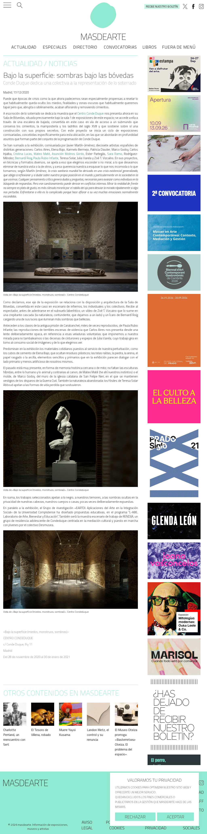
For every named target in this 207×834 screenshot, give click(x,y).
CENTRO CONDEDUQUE (18, 638)
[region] (154, 799)
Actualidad (23, 47)
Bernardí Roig (23, 158)
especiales (55, 47)
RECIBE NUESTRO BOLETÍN (162, 6)
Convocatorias (120, 47)
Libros (150, 47)
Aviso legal (87, 825)
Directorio (85, 47)
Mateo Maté (42, 153)
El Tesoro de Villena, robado (41, 732)
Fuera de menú (178, 47)
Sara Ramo (114, 153)
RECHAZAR (135, 816)
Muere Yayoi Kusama (67, 732)
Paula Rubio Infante (45, 158)
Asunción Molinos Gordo (68, 153)
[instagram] (201, 6)
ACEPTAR (175, 816)
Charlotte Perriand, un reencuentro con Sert (14, 737)
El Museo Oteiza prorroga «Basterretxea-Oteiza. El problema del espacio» (126, 742)
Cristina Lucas (22, 153)
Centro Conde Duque (90, 113)
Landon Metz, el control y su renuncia (98, 734)
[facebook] (193, 6)
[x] (185, 6)
